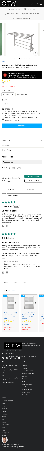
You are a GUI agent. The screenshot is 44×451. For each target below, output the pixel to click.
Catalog (24, 365)
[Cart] (36, 4)
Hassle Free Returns (28, 371)
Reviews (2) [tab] (12, 189)
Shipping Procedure (28, 373)
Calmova (4, 408)
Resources (25, 379)
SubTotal (5, 168)
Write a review (33, 176)
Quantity (5, 100)
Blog (3, 375)
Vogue (4, 430)
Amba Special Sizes (8, 382)
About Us (25, 368)
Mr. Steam (5, 414)
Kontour (4, 411)
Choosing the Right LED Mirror (11, 370)
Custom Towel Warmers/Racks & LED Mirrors (11, 379)
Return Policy (6, 150)
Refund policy (26, 392)
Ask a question (33, 181)
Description (6, 140)
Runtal (4, 422)
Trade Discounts (27, 384)
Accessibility (26, 395)
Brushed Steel (8, 94)
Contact (24, 376)
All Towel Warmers (7, 400)
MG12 (3, 419)
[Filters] (4, 195)
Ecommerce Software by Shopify (13, 447)
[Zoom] (35, 53)
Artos (3, 406)
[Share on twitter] (7, 226)
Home (3, 61)
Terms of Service (27, 389)
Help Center (6, 145)
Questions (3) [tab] (32, 189)
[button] (6, 81)
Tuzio (3, 427)
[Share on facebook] (3, 226)
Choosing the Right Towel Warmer (9, 366)
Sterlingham (5, 424)
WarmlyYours (6, 433)
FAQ (3, 372)
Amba (12, 291)
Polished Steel (22, 94)
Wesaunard (5, 435)
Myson (4, 416)
